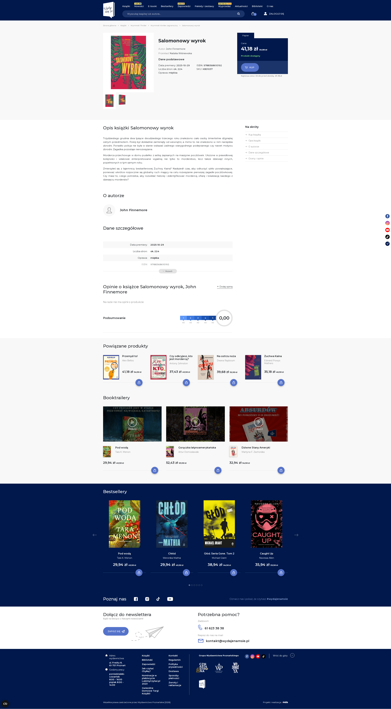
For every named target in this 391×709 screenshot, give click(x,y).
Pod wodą (121, 447)
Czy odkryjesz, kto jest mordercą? (181, 358)
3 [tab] (194, 585)
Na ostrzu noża (226, 356)
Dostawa (174, 671)
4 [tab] (196, 585)
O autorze (253, 146)
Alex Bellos (128, 360)
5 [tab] (199, 585)
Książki (126, 6)
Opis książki (254, 140)
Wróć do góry (280, 655)
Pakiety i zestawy (204, 6)
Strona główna (109, 25)
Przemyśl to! (130, 356)
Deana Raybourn (226, 360)
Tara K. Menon (122, 452)
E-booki (152, 6)
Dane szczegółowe (258, 152)
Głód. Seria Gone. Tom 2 (219, 553)
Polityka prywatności (176, 665)
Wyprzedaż (224, 6)
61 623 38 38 (214, 628)
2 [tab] (192, 585)
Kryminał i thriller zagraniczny (164, 25)
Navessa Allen (266, 558)
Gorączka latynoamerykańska (197, 447)
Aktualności (241, 6)
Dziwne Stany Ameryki (256, 447)
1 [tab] (189, 585)
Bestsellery (167, 6)
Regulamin (175, 660)
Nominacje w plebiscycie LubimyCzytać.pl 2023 (151, 679)
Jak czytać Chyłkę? (148, 670)
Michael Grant (219, 558)
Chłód (172, 553)
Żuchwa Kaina (273, 356)
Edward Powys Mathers (272, 362)
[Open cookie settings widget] (5, 703)
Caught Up (266, 553)
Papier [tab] (245, 35)
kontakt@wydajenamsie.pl (227, 641)
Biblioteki (257, 6)
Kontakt (173, 655)
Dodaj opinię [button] (226, 286)
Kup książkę (254, 134)
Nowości (139, 6)
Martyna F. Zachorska (253, 452)
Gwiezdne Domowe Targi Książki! (150, 691)
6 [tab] (201, 585)
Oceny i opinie (256, 158)
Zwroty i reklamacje (175, 684)
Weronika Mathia (172, 558)
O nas (270, 6)
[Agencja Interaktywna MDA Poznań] (285, 702)
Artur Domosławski (188, 452)
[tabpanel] (124, 536)
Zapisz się (114, 631)
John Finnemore (175, 48)
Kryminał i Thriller (138, 25)
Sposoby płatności (174, 677)
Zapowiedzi (184, 6)
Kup (251, 67)
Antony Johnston (179, 363)
